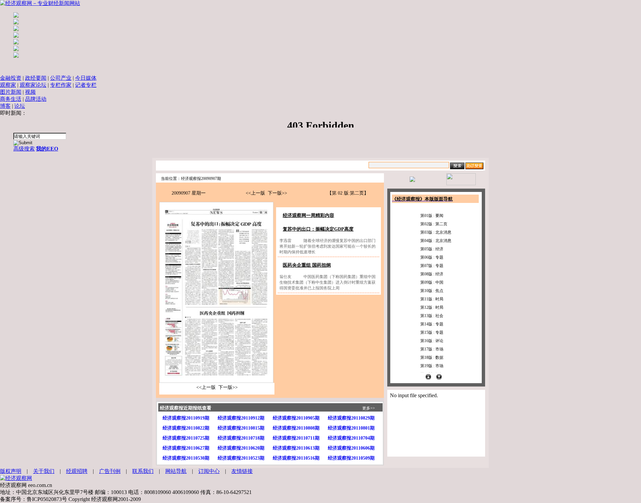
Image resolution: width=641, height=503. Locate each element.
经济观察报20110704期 (351, 438)
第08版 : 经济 (431, 274)
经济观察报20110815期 (241, 428)
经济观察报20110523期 (241, 458)
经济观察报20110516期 (296, 458)
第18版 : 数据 (431, 357)
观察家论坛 (33, 85)
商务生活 (10, 99)
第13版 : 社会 (431, 315)
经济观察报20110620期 (241, 448)
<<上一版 (255, 193)
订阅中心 (209, 471)
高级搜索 (24, 149)
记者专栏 (85, 85)
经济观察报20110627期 (186, 448)
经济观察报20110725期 (186, 438)
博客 (5, 106)
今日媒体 (85, 78)
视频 (30, 92)
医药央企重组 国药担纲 (307, 265)
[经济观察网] (16, 478)
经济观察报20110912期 (241, 418)
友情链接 (242, 471)
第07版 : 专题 (431, 265)
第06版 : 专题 (431, 257)
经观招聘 (76, 471)
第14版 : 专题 (431, 324)
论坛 (19, 106)
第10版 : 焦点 (431, 290)
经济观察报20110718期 (241, 438)
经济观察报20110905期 (296, 418)
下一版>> (277, 193)
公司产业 (60, 78)
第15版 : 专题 (431, 332)
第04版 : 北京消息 (435, 240)
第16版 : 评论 (431, 340)
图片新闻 (10, 92)
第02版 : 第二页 (433, 224)
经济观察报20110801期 (351, 428)
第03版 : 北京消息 (435, 232)
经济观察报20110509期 (351, 458)
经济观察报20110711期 (296, 438)
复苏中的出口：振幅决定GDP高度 (318, 229)
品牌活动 (35, 99)
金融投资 (10, 78)
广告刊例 (110, 471)
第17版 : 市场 (431, 349)
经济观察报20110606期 (351, 448)
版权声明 (10, 471)
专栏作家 (60, 85)
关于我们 (43, 471)
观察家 (8, 85)
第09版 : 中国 (431, 282)
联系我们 (143, 471)
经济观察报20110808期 (296, 428)
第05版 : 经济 (431, 249)
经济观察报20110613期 (296, 448)
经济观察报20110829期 (351, 418)
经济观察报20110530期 (186, 458)
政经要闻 (35, 78)
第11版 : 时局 (431, 299)
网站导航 (176, 471)
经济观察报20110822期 (186, 428)
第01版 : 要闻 (431, 215)
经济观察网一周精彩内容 (308, 215)
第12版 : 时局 (431, 307)
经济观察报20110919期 (186, 418)
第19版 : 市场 (431, 365)
